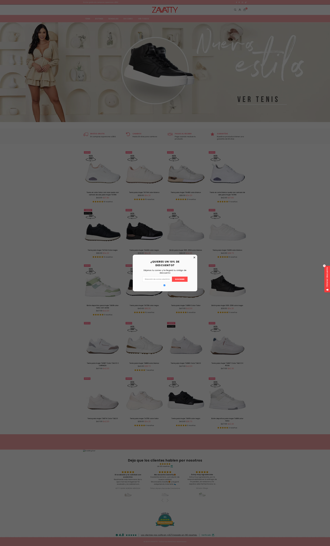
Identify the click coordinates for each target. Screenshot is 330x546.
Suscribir (179, 279)
